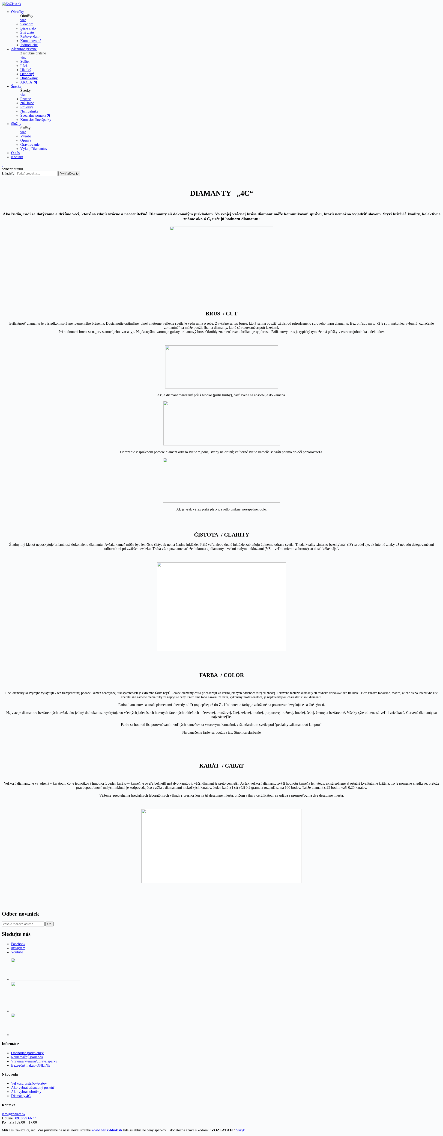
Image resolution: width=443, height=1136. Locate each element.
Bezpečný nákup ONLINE (31, 1065)
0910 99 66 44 (25, 1118)
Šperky (16, 86)
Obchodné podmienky (27, 1053)
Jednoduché (29, 45)
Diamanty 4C (21, 1096)
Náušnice (27, 103)
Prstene (25, 99)
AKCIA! (27, 82)
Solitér (25, 61)
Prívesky (26, 107)
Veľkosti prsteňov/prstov (29, 1083)
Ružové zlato (29, 37)
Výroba (25, 136)
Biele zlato (28, 28)
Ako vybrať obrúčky (26, 1092)
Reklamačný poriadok (27, 1057)
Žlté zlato (27, 32)
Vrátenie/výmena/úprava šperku (34, 1061)
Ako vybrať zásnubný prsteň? (32, 1087)
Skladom (26, 24)
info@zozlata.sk (13, 1114)
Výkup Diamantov (34, 149)
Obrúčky (17, 12)
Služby (16, 124)
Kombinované (30, 41)
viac (23, 20)
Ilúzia (24, 66)
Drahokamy (29, 78)
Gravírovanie (29, 144)
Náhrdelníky (29, 111)
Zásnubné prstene (24, 49)
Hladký (25, 70)
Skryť (240, 1130)
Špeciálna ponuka (33, 115)
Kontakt (17, 157)
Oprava (25, 140)
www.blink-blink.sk (107, 1130)
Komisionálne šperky (35, 120)
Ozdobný (27, 74)
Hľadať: (8, 173)
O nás (15, 153)
